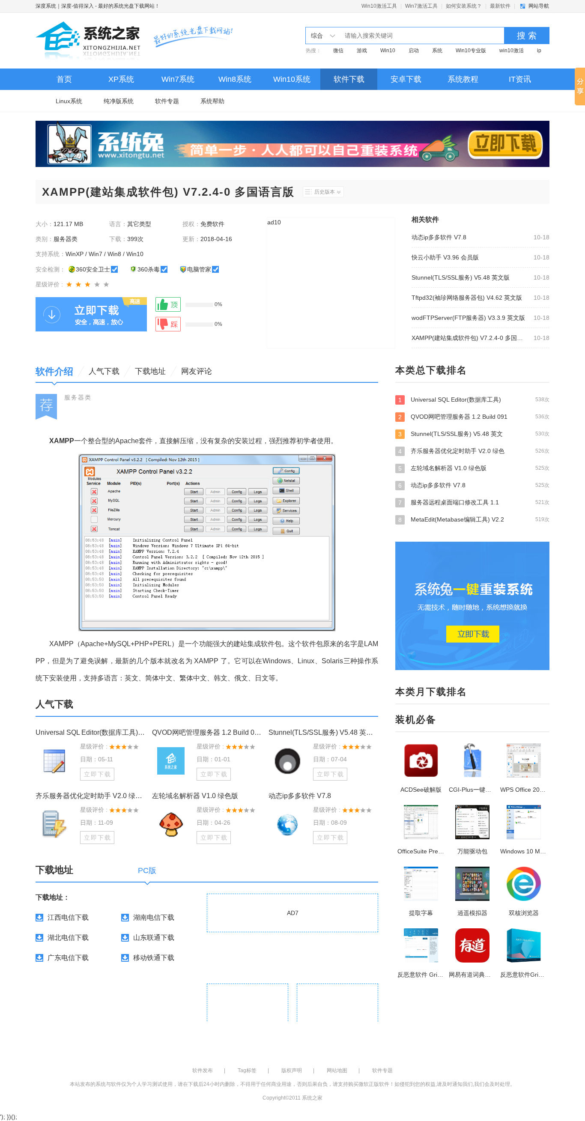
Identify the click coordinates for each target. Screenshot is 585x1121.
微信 (338, 51)
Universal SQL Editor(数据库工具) (473, 399)
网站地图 (337, 1070)
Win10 (387, 51)
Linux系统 (69, 101)
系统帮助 (212, 101)
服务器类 (78, 397)
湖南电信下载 (153, 917)
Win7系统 (177, 79)
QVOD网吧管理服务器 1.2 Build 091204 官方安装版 (207, 732)
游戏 (362, 51)
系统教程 (463, 79)
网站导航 (538, 6)
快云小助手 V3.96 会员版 (445, 257)
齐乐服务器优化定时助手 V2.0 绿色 (473, 451)
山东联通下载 (153, 937)
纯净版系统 (119, 101)
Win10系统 (291, 79)
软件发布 (202, 1070)
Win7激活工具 (421, 6)
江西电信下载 (68, 917)
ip (539, 51)
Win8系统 (234, 79)
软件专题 (167, 101)
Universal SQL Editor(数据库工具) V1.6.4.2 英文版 (90, 732)
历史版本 (324, 192)
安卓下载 (406, 79)
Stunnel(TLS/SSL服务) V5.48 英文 (473, 434)
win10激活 (511, 51)
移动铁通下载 (153, 957)
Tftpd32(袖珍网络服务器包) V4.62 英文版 (467, 297)
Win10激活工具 (379, 6)
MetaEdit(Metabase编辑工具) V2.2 (473, 519)
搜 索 (527, 35)
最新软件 (500, 6)
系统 (437, 51)
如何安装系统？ (464, 6)
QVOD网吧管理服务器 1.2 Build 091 (473, 416)
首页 (64, 79)
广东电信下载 (68, 957)
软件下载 (349, 79)
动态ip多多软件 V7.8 (439, 237)
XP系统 (121, 79)
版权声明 (291, 1070)
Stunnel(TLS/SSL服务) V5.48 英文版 (461, 277)
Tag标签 (247, 1070)
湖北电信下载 (68, 937)
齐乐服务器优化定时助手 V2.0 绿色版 (90, 795)
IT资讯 (520, 79)
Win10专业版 (471, 51)
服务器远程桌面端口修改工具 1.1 (473, 502)
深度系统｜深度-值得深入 (65, 6)
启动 (414, 51)
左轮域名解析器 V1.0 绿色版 (195, 795)
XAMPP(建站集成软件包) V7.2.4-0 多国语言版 (470, 337)
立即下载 (97, 774)
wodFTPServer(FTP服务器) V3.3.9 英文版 (468, 317)
